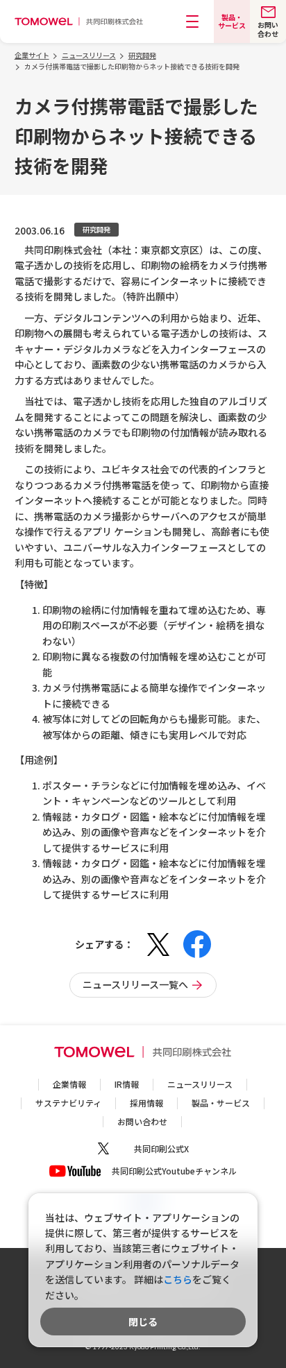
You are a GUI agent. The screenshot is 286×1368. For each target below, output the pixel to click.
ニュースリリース (200, 1084)
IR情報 (127, 1084)
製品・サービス (221, 1103)
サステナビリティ (68, 1103)
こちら (177, 1279)
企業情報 (69, 1084)
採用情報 (146, 1103)
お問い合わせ (142, 1121)
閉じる (143, 1321)
